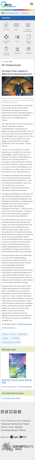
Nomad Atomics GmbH (12, 398)
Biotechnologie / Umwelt (11, 342)
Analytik (5, 338)
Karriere (4, 427)
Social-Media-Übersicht (10, 430)
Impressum (26, 421)
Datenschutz (6, 424)
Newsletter (19, 427)
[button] (2, 412)
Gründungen (22, 334)
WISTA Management (12, 13)
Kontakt (26, 424)
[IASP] (14, 437)
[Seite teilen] (19, 412)
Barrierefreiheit (17, 424)
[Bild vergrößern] (17, 86)
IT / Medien (15, 338)
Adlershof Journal (25, 324)
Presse (11, 427)
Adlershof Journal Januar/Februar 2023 (17, 381)
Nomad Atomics (9, 328)
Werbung (22, 430)
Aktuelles (25, 13)
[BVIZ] (23, 437)
